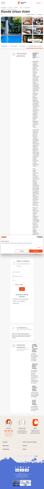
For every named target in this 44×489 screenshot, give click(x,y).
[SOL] (25, 484)
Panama (15, 7)
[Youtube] (28, 467)
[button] (39, 14)
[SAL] (25, 481)
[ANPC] (16, 483)
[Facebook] (15, 467)
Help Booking (6, 449)
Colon (21, 7)
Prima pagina (3, 7)
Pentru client (6, 445)
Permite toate (36, 251)
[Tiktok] (23, 467)
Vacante (10, 7)
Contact (24, 449)
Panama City (27, 7)
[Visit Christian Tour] (22, 3)
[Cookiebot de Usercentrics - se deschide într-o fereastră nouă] (38, 237)
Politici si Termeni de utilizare (30, 442)
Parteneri (25, 445)
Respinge (22, 251)
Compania (5, 442)
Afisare (39, 247)
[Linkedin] (20, 467)
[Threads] (26, 467)
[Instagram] (18, 467)
